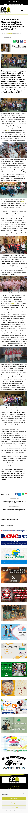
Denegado (14, 803)
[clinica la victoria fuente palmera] (14, 725)
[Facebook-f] (9, 2)
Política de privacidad (13, 810)
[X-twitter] (11, 2)
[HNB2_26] (14, 48)
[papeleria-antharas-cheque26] (14, 743)
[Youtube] (16, 2)
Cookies (6, 810)
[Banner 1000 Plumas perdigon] (14, 613)
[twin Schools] (14, 650)
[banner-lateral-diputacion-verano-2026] (14, 575)
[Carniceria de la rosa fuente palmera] (14, 594)
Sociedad (7, 37)
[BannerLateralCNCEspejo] (14, 537)
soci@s (8, 130)
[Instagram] (14, 2)
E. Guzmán (9, 33)
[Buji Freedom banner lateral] (14, 762)
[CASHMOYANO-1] (14, 669)
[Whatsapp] (19, 2)
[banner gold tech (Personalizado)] (14, 706)
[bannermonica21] (14, 632)
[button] (22, 10)
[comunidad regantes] (14, 556)
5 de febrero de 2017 (17, 33)
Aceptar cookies (14, 798)
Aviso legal (21, 810)
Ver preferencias (14, 807)
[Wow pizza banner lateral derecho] (14, 688)
